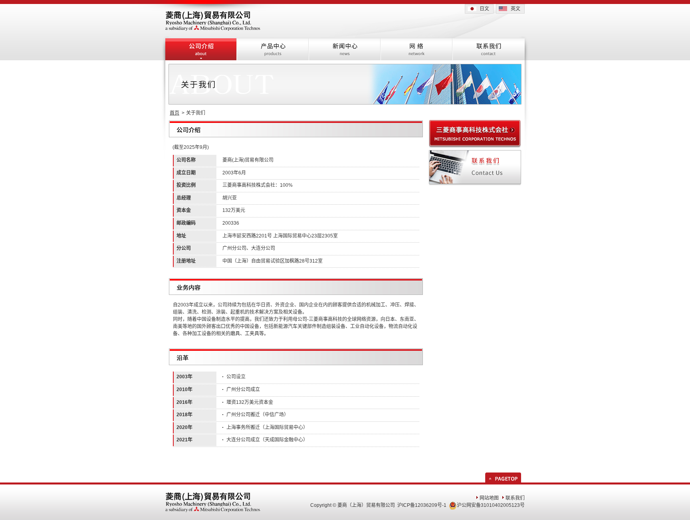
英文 (515, 9)
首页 (174, 113)
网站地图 (489, 498)
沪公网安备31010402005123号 (491, 505)
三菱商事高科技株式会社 (248, 185)
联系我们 (515, 498)
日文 (484, 9)
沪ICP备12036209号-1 (421, 505)
